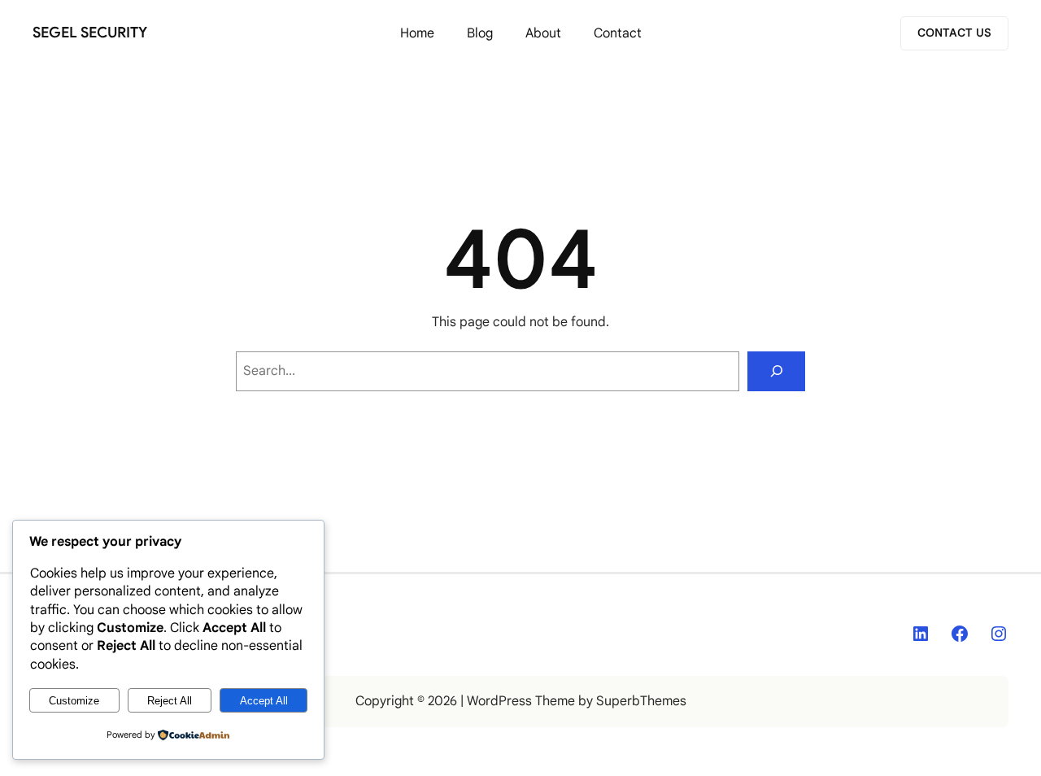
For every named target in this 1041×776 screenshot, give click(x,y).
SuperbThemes (641, 701)
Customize (74, 701)
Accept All (264, 701)
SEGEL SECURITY (90, 32)
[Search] (776, 371)
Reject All (169, 701)
